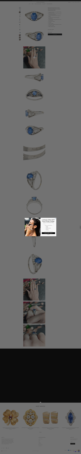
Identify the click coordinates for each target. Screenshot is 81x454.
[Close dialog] (55, 218)
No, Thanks (48, 234)
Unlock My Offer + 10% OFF (48, 233)
